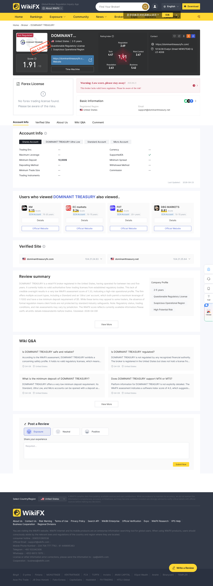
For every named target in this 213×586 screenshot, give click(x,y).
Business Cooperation (24, 524)
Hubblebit (91, 579)
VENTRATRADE (72, 574)
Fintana (38, 574)
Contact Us (30, 521)
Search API (93, 521)
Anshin (155, 574)
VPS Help (176, 521)
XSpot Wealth (141, 574)
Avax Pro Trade (21, 579)
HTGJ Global (123, 579)
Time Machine (72, 69)
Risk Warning (45, 521)
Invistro (107, 574)
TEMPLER (183, 574)
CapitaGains (76, 579)
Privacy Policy (78, 521)
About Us (17, 521)
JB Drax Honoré (41, 579)
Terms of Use (61, 521)
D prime (27, 574)
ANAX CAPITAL (122, 574)
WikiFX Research (160, 521)
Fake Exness (59, 579)
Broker (24, 25)
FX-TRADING (106, 579)
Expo (146, 521)
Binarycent (168, 574)
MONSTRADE (53, 574)
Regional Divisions (47, 524)
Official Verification (131, 521)
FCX (86, 574)
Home (16, 25)
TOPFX (95, 574)
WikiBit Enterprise (110, 521)
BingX (16, 574)
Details (40, 220)
